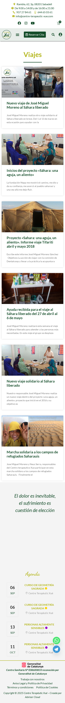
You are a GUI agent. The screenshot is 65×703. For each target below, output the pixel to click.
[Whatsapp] (56, 640)
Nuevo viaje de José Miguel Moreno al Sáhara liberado (28, 105)
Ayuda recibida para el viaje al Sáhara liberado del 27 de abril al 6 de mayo (32, 313)
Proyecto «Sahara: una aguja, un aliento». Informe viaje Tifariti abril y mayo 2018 (31, 242)
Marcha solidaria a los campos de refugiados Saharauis (32, 454)
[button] (17, 34)
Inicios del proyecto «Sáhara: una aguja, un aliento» (32, 172)
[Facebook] (19, 23)
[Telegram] (56, 649)
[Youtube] (32, 23)
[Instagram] (26, 23)
